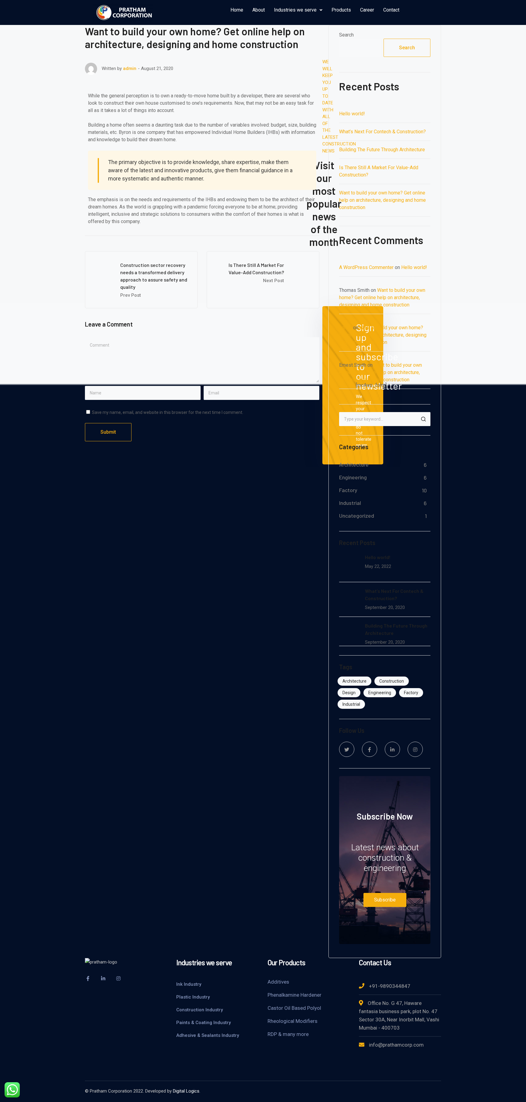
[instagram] (415, 749)
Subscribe (385, 900)
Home (236, 10)
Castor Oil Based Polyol (294, 1008)
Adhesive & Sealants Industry (207, 1035)
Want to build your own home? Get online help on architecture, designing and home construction (382, 200)
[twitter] (346, 749)
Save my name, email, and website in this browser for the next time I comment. (167, 412)
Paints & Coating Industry (203, 1022)
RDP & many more (288, 1034)
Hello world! (352, 114)
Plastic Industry (193, 997)
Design (349, 692)
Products (341, 10)
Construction (391, 681)
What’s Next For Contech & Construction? (382, 132)
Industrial (350, 502)
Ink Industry (188, 984)
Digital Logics (186, 1091)
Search (346, 35)
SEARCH (423, 419)
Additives (278, 982)
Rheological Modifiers (292, 1021)
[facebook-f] (369, 749)
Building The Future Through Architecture (382, 149)
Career (367, 10)
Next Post (273, 280)
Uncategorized (356, 515)
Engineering (353, 477)
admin (129, 68)
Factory (348, 490)
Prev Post (130, 295)
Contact (391, 10)
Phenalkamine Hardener (294, 995)
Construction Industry (199, 1010)
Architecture (354, 464)
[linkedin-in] (392, 749)
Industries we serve (295, 10)
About (258, 10)
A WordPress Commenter (366, 267)
